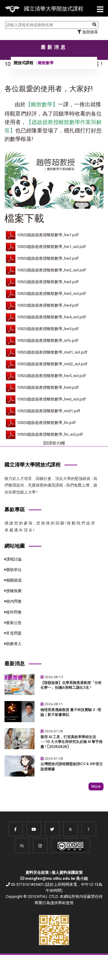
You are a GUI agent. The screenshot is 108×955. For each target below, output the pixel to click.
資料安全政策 (37, 872)
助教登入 (14, 643)
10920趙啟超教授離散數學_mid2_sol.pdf (52, 364)
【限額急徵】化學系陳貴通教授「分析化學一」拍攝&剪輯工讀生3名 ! (71, 685)
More (96, 786)
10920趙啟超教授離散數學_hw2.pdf (48, 258)
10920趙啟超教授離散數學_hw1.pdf (48, 235)
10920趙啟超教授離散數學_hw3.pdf (48, 282)
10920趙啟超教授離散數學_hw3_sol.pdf (51, 293)
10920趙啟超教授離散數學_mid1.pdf (48, 411)
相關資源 (14, 580)
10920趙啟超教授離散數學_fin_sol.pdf (50, 434)
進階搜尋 (89, 32)
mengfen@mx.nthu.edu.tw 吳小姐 (56, 878)
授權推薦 (14, 591)
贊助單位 (14, 569)
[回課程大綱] (54, 443)
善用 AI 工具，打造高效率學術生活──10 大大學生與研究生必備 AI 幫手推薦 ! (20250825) (71, 741)
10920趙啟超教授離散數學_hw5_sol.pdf (51, 375)
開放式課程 (23, 62)
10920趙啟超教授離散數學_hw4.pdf (48, 305)
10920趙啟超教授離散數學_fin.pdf (46, 422)
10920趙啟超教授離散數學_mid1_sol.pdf (52, 352)
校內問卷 (14, 601)
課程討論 (14, 559)
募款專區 (14, 509)
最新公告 (14, 622)
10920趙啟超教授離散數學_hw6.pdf (48, 387)
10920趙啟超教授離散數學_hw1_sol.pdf (51, 246)
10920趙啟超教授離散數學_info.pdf (47, 340)
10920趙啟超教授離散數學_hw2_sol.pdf (51, 270)
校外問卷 (14, 612)
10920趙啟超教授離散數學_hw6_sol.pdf (51, 399)
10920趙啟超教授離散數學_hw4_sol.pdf (51, 317)
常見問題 (14, 633)
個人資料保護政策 (67, 872)
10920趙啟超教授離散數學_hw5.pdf (48, 328)
